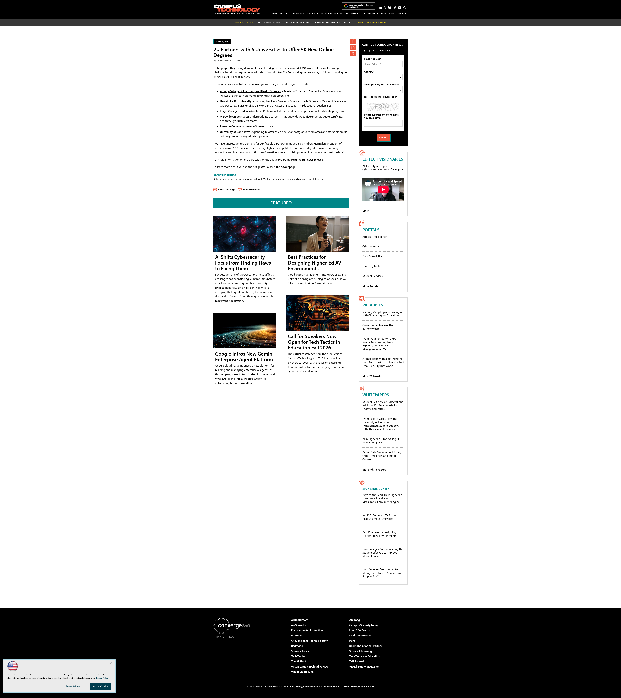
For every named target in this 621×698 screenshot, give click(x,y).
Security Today (300, 651)
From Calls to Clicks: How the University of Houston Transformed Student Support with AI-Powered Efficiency (380, 424)
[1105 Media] (232, 655)
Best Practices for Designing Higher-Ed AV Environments (314, 262)
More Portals (370, 286)
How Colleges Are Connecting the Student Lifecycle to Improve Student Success (382, 552)
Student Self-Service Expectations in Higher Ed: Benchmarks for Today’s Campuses (382, 405)
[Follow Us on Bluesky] (389, 7)
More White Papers (374, 469)
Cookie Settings (73, 686)
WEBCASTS (372, 305)
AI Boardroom (299, 620)
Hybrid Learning (273, 22)
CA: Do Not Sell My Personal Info (356, 686)
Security (349, 22)
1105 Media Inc (269, 686)
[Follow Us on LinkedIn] (380, 7)
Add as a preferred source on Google (361, 6)
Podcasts (339, 13)
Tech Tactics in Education (364, 656)
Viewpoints (299, 13)
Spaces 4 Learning (360, 651)
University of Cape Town (235, 132)
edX (325, 68)
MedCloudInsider (360, 635)
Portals (370, 229)
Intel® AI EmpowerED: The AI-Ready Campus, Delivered (380, 517)
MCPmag (296, 635)
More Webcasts (371, 376)
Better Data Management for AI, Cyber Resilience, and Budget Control (381, 455)
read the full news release (307, 159)
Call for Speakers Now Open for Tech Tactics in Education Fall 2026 (314, 342)
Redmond (297, 646)
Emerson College (230, 126)
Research (326, 13)
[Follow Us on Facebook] (394, 7)
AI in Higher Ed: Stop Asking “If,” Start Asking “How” (381, 440)
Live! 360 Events (359, 630)
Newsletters (388, 13)
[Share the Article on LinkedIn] (353, 47)
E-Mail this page (226, 189)
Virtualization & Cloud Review (309, 666)
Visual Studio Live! (302, 672)
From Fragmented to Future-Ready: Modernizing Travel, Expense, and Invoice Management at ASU (380, 344)
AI (259, 22)
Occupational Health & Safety (309, 640)
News (274, 13)
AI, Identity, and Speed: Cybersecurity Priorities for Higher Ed (382, 169)
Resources (356, 13)
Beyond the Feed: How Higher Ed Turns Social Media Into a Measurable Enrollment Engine (382, 498)
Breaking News (222, 41)
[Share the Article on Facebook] (353, 41)
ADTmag (354, 620)
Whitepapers (375, 394)
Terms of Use (330, 686)
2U (304, 68)
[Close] (110, 663)
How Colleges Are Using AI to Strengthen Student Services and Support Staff (382, 573)
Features (285, 13)
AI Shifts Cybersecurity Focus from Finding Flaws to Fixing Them (243, 262)
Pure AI (353, 640)
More (400, 13)
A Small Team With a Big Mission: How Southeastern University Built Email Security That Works (383, 362)
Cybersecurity (370, 246)
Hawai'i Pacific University (235, 101)
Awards (311, 13)
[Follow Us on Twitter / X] (385, 7)
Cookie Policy (310, 686)
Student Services (372, 276)
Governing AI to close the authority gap (377, 327)
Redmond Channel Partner (365, 646)
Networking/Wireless (298, 22)
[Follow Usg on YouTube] (399, 7)
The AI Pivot (298, 661)
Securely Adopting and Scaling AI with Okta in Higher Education (382, 313)
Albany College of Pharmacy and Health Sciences (250, 91)
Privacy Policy (390, 96)
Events (371, 13)
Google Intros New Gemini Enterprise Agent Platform (244, 356)
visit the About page (282, 167)
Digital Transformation (327, 22)
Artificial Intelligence (374, 236)
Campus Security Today (363, 625)
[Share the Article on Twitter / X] (353, 53)
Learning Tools (371, 266)
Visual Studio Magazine (364, 666)
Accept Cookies (100, 686)
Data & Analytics (372, 256)
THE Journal (356, 661)
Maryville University (232, 116)
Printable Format (251, 189)
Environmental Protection (307, 630)
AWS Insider (298, 625)
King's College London (234, 111)
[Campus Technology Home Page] (236, 9)
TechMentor (298, 656)
